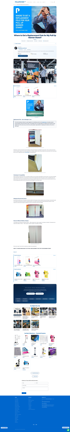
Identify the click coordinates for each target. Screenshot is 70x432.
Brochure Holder (17, 405)
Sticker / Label (16, 415)
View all (54, 255)
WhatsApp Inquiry (40, 293)
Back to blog (35, 376)
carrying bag (27, 152)
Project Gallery (30, 401)
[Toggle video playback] (55, 82)
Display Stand (16, 401)
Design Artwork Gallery (31, 400)
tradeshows (44, 122)
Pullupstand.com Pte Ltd (18, 429)
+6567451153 (45, 403)
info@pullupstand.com (47, 401)
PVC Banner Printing (17, 406)
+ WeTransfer (29, 405)
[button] (30, 2)
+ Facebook (29, 406)
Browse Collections (31, 293)
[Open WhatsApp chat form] (68, 430)
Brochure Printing (17, 409)
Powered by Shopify (23, 429)
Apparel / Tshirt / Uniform (18, 414)
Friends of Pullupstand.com (31, 409)
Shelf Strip (16, 418)
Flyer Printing (16, 410)
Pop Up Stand (16, 400)
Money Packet (16, 419)
